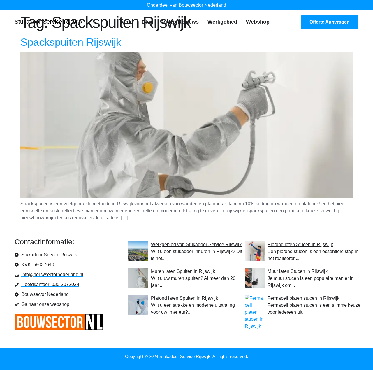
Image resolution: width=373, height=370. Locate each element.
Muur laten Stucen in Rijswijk (298, 271)
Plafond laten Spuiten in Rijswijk (184, 298)
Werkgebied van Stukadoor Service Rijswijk (196, 244)
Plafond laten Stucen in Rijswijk (300, 244)
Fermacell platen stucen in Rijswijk (303, 298)
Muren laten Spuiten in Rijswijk (183, 271)
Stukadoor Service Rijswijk (48, 21)
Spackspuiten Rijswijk (70, 42)
